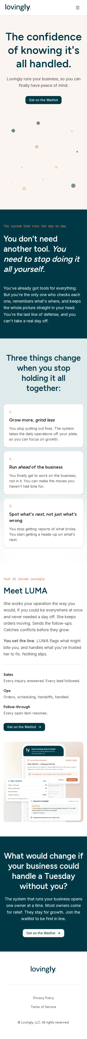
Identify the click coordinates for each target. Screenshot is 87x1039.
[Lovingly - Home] (18, 7)
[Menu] (78, 8)
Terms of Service (43, 1007)
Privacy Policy (43, 998)
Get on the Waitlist (43, 100)
